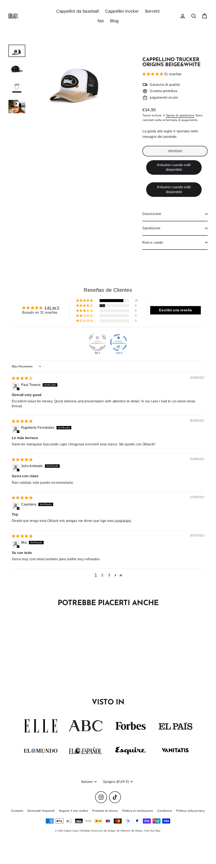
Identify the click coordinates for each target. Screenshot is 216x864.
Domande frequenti (41, 810)
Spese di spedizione (180, 115)
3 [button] (109, 575)
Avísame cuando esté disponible (174, 167)
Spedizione (151, 228)
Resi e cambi (152, 242)
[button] (153, 74)
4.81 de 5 (52, 308)
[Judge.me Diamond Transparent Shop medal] (118, 342)
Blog (114, 21)
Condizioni (164, 810)
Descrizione (151, 214)
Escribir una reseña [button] (175, 310)
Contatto (17, 810)
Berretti (152, 11)
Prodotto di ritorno (105, 810)
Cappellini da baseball (77, 11)
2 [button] (102, 575)
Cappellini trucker (122, 11)
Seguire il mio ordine (73, 810)
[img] (22, 378)
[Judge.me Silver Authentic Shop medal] (97, 342)
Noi (100, 21)
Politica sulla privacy (190, 810)
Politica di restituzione (137, 810)
